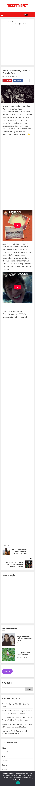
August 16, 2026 (22, 657)
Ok (18, 782)
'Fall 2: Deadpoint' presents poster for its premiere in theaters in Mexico (17, 712)
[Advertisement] (17, 44)
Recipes (5, 761)
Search (7, 683)
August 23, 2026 (22, 643)
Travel (4, 769)
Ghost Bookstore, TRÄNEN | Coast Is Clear (24, 638)
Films (4, 748)
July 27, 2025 (7, 76)
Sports (4, 765)
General (5, 752)
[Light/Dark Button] (26, 15)
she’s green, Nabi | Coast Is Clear (24, 653)
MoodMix (7, 671)
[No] (33, 778)
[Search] (31, 14)
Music (4, 756)
